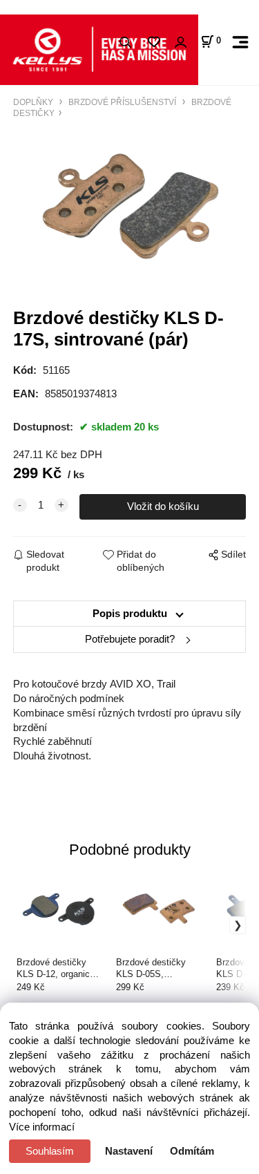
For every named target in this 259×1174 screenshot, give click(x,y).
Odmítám (192, 1151)
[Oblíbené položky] (153, 42)
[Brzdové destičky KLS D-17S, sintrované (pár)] (129, 206)
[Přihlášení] (180, 42)
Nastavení (129, 1151)
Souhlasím (50, 1151)
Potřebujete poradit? (130, 639)
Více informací (42, 1127)
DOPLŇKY (34, 101)
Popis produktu (130, 613)
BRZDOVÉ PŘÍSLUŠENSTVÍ (122, 101)
